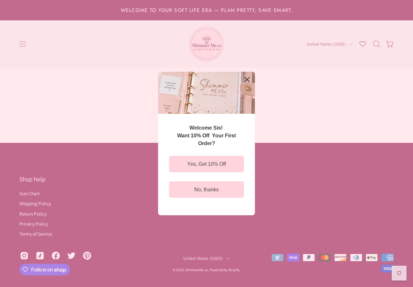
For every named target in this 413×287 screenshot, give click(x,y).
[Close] (247, 79)
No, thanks (206, 189)
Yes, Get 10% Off (206, 164)
